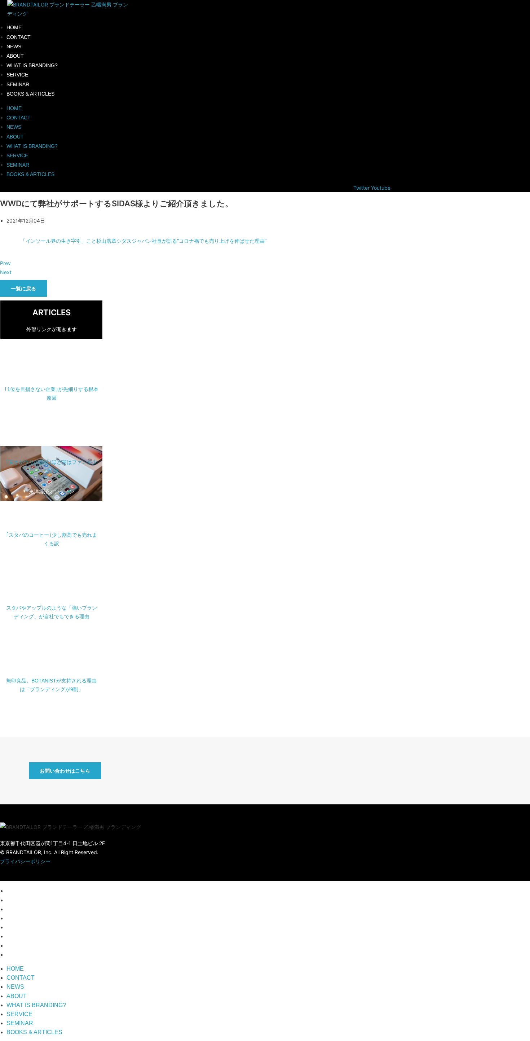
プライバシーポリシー (25, 861)
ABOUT (15, 56)
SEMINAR (17, 84)
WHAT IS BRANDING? (32, 65)
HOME (14, 27)
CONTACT (18, 37)
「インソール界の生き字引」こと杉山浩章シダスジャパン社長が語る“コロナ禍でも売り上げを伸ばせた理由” (143, 241)
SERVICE (17, 75)
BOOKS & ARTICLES (30, 94)
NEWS (13, 46)
